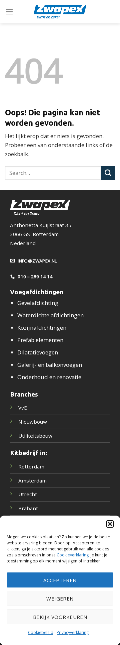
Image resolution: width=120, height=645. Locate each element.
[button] (110, 524)
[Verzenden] (108, 173)
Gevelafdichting (37, 303)
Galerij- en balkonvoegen (49, 364)
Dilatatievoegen (37, 352)
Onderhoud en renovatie (49, 377)
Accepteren (60, 580)
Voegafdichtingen (36, 292)
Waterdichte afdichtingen (50, 315)
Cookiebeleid (40, 632)
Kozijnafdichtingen (41, 327)
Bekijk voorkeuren (60, 617)
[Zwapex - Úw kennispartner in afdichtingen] (60, 11)
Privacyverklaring (73, 632)
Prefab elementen (40, 340)
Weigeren (60, 598)
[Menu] (9, 11)
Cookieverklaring (73, 555)
